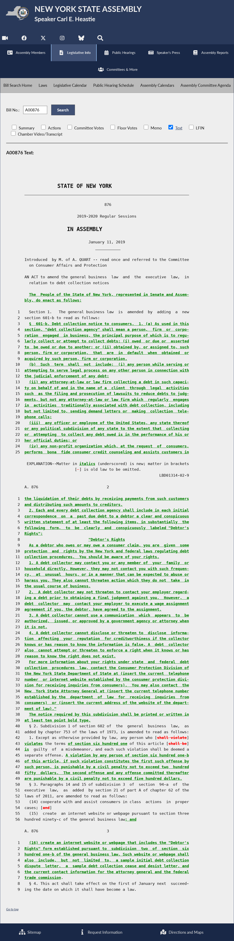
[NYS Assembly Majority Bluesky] (81, 39)
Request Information (104, 932)
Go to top (12, 909)
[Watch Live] (5, 39)
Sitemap (34, 932)
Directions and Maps (185, 932)
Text (178, 128)
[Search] (100, 39)
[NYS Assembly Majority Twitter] (43, 39)
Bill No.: (12, 110)
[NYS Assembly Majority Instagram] (62, 39)
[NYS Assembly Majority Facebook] (24, 39)
